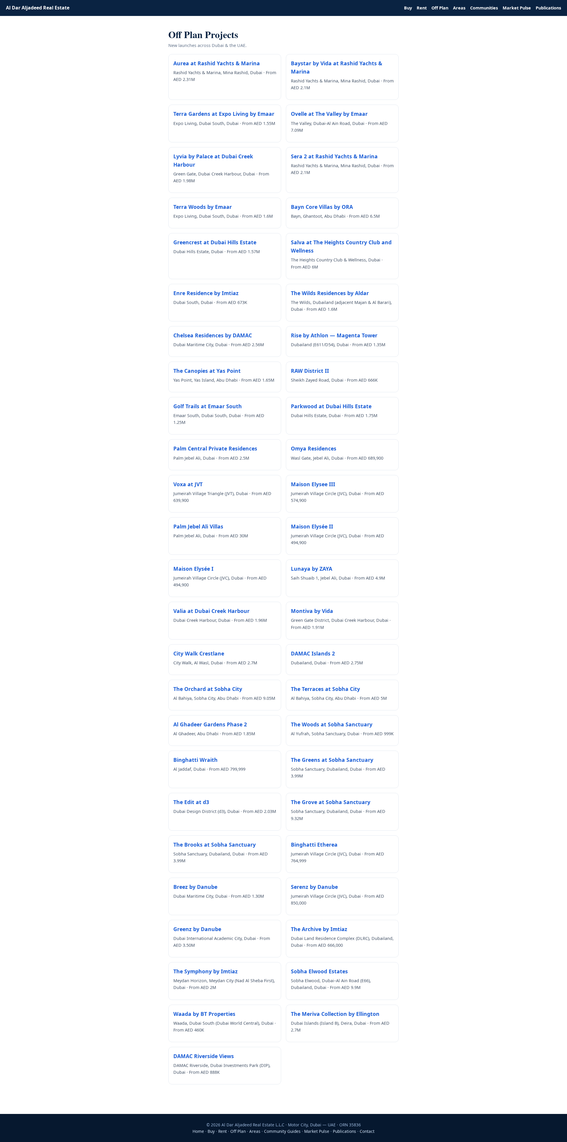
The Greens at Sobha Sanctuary (332, 759)
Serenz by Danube (314, 886)
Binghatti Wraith (195, 759)
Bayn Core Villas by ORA (322, 206)
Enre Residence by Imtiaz (206, 293)
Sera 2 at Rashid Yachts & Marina (334, 156)
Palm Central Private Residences (215, 448)
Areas (459, 8)
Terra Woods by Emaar (202, 206)
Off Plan (439, 8)
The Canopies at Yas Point (207, 370)
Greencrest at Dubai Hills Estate (214, 242)
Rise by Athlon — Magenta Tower (334, 335)
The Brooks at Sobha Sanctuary (214, 844)
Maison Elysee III (313, 484)
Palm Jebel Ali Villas (198, 526)
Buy (408, 8)
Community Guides (282, 1131)
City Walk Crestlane (198, 653)
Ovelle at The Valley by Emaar (329, 113)
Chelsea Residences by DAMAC (212, 335)
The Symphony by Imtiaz (205, 971)
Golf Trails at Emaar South (207, 406)
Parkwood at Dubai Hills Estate (331, 406)
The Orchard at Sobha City (207, 688)
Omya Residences (313, 448)
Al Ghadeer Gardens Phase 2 (210, 724)
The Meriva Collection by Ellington (335, 1013)
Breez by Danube (195, 886)
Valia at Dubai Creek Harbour (211, 610)
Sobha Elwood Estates (319, 971)
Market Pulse (517, 8)
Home (198, 1131)
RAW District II (310, 370)
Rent (422, 8)
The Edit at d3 (191, 802)
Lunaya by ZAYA (311, 568)
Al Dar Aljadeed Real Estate (37, 7)
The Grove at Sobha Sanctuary (330, 802)
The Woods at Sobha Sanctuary (331, 724)
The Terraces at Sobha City (325, 688)
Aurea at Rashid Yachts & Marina (216, 63)
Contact (367, 1131)
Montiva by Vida (312, 610)
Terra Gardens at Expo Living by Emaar (223, 113)
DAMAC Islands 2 (313, 653)
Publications (548, 8)
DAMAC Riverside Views (203, 1056)
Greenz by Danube (197, 929)
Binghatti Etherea (314, 844)
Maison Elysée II (312, 526)
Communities (484, 8)
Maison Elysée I (193, 568)
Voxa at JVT (188, 484)
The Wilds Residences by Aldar (330, 293)
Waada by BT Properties (204, 1013)
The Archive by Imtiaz (319, 929)
